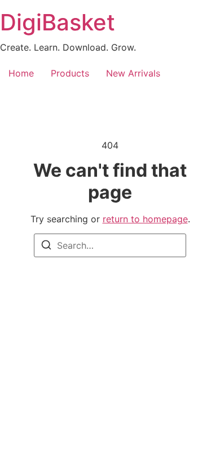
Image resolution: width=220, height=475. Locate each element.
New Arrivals (133, 73)
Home (21, 73)
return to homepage (145, 219)
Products (70, 73)
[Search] (46, 246)
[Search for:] (110, 245)
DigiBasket (57, 22)
